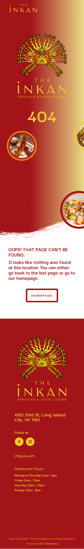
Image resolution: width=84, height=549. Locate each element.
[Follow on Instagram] (30, 441)
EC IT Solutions (49, 543)
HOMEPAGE (42, 295)
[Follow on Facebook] (19, 441)
